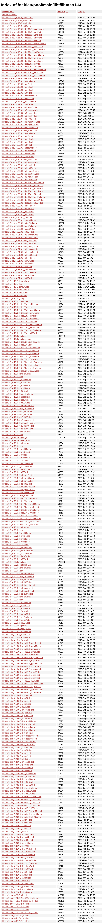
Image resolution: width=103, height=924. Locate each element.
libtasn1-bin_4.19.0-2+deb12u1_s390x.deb (21, 692)
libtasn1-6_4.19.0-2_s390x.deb (16, 403)
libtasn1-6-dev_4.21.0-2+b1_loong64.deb (20, 246)
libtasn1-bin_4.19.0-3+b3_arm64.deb (18, 724)
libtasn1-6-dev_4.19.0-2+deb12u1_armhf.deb (22, 64)
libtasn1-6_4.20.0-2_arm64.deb (16, 536)
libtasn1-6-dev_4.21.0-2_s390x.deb (18, 278)
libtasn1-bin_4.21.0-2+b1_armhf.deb (18, 855)
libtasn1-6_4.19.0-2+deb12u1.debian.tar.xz (21, 342)
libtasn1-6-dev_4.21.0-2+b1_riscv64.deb (20, 252)
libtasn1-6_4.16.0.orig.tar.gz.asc (16, 339)
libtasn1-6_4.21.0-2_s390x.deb (16, 623)
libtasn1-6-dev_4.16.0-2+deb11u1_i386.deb (21, 41)
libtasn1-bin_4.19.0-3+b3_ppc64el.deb (19, 739)
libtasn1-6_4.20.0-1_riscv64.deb (16, 469)
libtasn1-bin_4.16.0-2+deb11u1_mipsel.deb (21, 660)
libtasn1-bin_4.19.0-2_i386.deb (16, 707)
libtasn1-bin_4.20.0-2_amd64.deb (17, 820)
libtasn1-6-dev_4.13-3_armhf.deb (17, 23)
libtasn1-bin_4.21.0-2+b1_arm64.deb (18, 852)
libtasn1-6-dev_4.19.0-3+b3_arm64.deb (20, 110)
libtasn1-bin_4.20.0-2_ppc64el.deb (17, 840)
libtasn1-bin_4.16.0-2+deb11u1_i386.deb (20, 655)
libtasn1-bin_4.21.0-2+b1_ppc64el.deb (19, 863)
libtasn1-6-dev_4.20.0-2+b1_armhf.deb (19, 165)
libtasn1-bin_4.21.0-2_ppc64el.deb (17, 886)
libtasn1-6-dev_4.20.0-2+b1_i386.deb (19, 168)
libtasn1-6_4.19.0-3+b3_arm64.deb (18, 408)
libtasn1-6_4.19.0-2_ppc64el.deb (17, 400)
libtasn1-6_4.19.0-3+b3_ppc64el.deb (18, 423)
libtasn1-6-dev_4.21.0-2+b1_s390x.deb (19, 255)
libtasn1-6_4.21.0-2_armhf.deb (16, 608)
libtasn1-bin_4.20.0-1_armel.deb (16, 753)
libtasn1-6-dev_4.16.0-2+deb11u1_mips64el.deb (24, 44)
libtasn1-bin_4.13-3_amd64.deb (16, 632)
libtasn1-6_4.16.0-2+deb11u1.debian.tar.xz (21, 304)
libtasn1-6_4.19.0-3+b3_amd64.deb (18, 406)
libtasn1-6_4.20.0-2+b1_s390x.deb (17, 495)
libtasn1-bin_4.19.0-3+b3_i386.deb (18, 733)
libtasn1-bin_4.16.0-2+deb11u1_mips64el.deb (22, 658)
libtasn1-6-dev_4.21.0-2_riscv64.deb (18, 275)
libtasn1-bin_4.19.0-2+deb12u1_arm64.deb (21, 672)
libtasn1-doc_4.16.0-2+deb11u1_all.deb (20, 898)
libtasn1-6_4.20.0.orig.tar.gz (14, 562)
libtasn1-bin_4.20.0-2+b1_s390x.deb (18, 794)
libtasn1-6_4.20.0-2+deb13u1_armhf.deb (20, 513)
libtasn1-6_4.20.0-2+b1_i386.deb (17, 484)
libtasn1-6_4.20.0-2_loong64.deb (17, 548)
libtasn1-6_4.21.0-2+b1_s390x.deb (17, 594)
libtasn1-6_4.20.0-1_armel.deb (16, 455)
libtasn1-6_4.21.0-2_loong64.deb (17, 614)
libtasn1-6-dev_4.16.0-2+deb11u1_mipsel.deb (22, 46)
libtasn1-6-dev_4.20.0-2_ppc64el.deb (19, 226)
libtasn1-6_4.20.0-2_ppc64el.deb (17, 553)
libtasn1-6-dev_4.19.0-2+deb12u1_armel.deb (22, 61)
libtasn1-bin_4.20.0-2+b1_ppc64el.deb (19, 788)
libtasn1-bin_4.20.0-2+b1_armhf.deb (18, 779)
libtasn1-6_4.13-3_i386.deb (14, 296)
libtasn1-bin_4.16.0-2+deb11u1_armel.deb (21, 649)
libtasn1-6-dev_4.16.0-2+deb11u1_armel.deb (22, 35)
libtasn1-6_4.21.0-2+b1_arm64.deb (18, 576)
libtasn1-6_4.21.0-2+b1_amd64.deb (18, 574)
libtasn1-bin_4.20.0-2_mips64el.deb (18, 837)
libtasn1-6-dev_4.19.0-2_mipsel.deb (18, 99)
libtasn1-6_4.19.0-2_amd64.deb (16, 379)
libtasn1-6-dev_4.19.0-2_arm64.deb (18, 84)
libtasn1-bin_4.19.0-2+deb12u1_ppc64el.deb (22, 689)
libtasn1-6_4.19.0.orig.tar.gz (14, 437)
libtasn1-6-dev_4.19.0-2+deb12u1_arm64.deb (22, 58)
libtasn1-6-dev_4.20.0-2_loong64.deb (19, 220)
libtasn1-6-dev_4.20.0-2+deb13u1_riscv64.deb (23, 200)
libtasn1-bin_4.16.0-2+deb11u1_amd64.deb (21, 643)
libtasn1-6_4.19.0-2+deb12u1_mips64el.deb (22, 362)
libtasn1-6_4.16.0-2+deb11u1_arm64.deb (20, 313)
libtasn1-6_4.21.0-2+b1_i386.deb (17, 582)
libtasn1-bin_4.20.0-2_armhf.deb (16, 828)
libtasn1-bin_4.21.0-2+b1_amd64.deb (19, 849)
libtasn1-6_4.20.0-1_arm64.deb (16, 452)
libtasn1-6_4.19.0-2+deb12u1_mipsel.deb (21, 365)
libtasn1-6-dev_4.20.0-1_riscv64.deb (18, 154)
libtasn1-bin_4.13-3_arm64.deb (16, 634)
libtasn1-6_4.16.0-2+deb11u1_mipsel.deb (20, 327)
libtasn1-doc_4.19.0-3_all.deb (15, 907)
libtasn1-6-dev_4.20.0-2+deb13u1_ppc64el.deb (23, 197)
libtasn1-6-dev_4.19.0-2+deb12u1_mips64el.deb (24, 70)
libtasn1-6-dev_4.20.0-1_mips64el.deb (19, 148)
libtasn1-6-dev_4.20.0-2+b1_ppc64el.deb (20, 174)
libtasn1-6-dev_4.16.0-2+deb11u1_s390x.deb (22, 52)
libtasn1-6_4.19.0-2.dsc (12, 377)
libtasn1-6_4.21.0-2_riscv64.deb (16, 620)
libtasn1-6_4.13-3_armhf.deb (15, 293)
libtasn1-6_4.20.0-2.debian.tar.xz (16, 527)
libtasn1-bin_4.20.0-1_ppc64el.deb (17, 765)
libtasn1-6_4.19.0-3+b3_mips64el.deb (19, 420)
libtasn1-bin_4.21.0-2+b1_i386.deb (18, 857)
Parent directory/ (9, 15)
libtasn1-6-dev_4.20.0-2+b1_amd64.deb (20, 159)
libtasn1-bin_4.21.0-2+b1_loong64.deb (19, 860)
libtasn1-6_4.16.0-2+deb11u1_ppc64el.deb (21, 330)
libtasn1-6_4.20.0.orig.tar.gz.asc (16, 565)
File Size (61, 11)
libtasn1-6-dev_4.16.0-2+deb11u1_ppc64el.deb (23, 49)
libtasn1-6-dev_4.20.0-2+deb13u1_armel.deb (22, 188)
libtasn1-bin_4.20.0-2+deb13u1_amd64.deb (21, 797)
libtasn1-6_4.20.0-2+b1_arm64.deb (18, 478)
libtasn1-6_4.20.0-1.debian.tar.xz (16, 443)
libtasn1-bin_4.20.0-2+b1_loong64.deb (19, 785)
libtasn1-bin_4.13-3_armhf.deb (16, 637)
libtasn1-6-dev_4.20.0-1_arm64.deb (18, 136)
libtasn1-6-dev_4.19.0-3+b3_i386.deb (19, 119)
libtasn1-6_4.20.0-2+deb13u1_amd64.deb (21, 504)
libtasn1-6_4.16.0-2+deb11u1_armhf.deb (20, 319)
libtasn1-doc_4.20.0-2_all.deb (15, 915)
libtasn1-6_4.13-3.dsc (12, 284)
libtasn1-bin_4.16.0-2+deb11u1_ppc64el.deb (22, 663)
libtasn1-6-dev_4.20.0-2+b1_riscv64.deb (20, 177)
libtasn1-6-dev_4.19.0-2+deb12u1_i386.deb (21, 67)
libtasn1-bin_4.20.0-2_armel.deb (16, 826)
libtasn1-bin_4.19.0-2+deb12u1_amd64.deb (21, 669)
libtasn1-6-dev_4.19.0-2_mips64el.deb (19, 96)
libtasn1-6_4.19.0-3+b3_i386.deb (17, 417)
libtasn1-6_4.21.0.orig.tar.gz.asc (16, 629)
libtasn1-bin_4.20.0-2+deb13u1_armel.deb (21, 802)
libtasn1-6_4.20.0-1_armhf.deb (16, 458)
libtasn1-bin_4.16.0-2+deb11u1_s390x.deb (21, 666)
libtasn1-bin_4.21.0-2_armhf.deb (16, 878)
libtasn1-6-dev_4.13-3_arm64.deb (17, 20)
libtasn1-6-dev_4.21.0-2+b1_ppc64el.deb (20, 249)
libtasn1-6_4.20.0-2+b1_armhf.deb (17, 481)
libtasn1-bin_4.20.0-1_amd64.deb (17, 747)
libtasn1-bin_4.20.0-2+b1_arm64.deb (18, 776)
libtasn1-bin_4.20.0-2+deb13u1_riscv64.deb (22, 814)
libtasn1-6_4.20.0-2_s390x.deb (16, 559)
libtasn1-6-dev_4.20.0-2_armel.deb (18, 211)
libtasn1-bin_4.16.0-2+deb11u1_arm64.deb (21, 646)
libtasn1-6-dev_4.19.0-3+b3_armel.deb (19, 113)
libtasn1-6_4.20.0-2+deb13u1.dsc (17, 501)
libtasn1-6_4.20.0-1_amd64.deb (16, 449)
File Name (7, 11)
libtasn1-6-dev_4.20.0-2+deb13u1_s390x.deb (22, 203)
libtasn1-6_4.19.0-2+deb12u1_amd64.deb (21, 348)
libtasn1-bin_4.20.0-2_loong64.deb (18, 834)
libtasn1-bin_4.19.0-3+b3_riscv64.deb (19, 742)
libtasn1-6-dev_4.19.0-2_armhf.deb (18, 90)
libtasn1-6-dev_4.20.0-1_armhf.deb (18, 142)
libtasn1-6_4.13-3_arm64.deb (15, 290)
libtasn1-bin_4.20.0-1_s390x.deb (17, 771)
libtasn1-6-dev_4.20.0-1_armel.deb (18, 139)
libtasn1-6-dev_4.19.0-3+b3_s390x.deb (19, 130)
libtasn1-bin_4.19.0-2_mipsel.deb (17, 713)
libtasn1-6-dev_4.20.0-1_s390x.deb (18, 157)
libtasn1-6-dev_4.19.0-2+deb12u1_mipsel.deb (22, 72)
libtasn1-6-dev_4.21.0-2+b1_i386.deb (19, 243)
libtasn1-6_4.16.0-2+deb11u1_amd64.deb (21, 310)
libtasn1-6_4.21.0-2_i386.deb (15, 611)
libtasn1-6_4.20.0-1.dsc (12, 446)
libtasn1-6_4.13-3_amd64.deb (15, 287)
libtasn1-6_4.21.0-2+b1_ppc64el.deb (18, 588)
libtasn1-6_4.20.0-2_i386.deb (15, 545)
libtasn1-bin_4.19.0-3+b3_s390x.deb (18, 744)
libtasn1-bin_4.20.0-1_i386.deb (16, 759)
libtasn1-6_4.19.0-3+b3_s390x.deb (17, 429)
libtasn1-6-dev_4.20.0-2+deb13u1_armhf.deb (22, 191)
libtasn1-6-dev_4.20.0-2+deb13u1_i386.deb (21, 194)
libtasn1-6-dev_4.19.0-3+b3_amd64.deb (20, 107)
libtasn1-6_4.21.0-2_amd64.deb (16, 603)
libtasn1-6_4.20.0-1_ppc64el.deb (17, 466)
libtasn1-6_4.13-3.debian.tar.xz (16, 281)
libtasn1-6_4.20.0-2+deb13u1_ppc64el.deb (21, 519)
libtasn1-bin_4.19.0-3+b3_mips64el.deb (20, 736)
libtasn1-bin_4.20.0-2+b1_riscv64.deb (19, 791)
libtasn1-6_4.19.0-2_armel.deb (16, 385)
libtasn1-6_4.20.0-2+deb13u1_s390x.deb (20, 524)
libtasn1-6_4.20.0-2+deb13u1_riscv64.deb (21, 521)
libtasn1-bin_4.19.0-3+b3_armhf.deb (18, 730)
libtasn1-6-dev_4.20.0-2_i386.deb (17, 217)
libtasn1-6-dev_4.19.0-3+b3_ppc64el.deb (20, 125)
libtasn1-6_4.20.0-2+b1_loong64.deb (18, 487)
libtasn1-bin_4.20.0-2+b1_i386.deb (18, 782)
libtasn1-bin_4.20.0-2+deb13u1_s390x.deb (21, 817)
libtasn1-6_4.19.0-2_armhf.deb (16, 388)
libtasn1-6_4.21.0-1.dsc (12, 571)
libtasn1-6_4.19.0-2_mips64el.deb (17, 394)
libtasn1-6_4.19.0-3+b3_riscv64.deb (18, 426)
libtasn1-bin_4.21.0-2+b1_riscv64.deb (19, 866)
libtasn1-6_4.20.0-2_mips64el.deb (17, 550)
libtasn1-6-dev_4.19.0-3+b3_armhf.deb (19, 116)
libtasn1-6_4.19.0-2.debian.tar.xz (16, 374)
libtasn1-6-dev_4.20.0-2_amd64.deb (18, 206)
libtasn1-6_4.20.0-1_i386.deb (15, 461)
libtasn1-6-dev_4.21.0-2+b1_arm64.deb (20, 238)
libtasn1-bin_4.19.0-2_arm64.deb (17, 698)
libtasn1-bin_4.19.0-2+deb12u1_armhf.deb (21, 678)
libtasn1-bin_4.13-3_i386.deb (15, 640)
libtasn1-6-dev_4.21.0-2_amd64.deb (18, 258)
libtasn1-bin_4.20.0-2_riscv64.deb (17, 843)
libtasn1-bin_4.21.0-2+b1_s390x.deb (18, 869)
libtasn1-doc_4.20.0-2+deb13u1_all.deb (20, 913)
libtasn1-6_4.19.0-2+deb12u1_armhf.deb (20, 356)
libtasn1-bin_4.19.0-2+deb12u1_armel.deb (21, 675)
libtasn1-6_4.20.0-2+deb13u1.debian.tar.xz (21, 498)
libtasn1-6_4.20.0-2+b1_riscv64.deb (18, 493)
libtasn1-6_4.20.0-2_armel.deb (16, 539)
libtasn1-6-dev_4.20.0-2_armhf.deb (18, 214)
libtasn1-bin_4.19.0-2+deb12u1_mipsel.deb (21, 687)
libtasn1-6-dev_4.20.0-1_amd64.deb (18, 133)
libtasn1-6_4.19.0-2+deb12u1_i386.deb (20, 359)
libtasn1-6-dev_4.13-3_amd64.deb (17, 17)
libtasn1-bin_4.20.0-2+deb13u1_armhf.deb (21, 805)
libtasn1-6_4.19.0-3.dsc (12, 435)
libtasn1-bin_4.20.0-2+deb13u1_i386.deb (20, 808)
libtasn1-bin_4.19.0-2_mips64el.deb (18, 710)
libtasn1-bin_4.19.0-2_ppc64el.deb (17, 716)
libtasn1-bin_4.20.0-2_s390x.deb (17, 846)
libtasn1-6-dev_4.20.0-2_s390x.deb (18, 232)
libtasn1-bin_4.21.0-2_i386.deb (16, 881)
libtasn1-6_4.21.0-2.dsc (12, 600)
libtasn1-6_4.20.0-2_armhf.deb (16, 542)
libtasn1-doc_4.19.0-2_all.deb (15, 904)
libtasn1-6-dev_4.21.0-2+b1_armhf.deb (19, 240)
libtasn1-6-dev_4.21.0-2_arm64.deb (18, 261)
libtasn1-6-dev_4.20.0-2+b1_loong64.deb (20, 171)
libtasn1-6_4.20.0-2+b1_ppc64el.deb (18, 490)
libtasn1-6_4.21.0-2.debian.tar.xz (16, 597)
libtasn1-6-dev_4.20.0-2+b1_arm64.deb (20, 162)
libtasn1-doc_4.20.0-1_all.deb (15, 910)
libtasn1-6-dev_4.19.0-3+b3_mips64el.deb (21, 122)
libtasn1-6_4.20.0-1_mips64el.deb (17, 464)
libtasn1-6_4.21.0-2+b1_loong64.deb (18, 585)
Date (80, 11)
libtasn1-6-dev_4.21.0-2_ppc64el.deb (19, 272)
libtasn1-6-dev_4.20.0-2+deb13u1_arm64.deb (22, 186)
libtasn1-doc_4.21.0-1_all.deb (15, 918)
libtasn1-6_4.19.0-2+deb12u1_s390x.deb (20, 371)
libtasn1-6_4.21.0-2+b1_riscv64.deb (18, 591)
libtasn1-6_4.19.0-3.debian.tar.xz (16, 432)
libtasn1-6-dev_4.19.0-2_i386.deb (17, 93)
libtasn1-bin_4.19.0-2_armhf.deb (16, 704)
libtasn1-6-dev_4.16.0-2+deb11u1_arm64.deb (22, 32)
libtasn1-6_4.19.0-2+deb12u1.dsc (17, 345)
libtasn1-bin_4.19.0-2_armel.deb (16, 701)
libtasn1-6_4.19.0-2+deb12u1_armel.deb (20, 354)
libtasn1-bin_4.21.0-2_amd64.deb (17, 872)
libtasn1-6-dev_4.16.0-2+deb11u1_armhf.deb (22, 38)
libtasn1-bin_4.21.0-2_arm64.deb (17, 875)
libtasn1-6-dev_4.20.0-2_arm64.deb (18, 209)
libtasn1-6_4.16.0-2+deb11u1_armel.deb (20, 316)
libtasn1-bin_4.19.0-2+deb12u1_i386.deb (20, 681)
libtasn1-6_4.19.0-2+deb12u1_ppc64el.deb (21, 368)
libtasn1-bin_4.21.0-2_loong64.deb (18, 884)
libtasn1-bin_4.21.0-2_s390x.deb (17, 892)
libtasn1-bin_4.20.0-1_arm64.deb (17, 750)
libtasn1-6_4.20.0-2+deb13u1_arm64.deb (20, 507)
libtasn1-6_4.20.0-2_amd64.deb (16, 533)
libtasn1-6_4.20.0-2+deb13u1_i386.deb (20, 516)
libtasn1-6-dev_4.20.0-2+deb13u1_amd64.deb (23, 183)
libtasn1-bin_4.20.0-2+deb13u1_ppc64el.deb (22, 811)
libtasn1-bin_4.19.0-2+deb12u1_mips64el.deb (22, 684)
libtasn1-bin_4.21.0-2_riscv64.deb (17, 889)
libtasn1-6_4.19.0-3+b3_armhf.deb (17, 414)
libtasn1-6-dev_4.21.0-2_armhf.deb (18, 264)
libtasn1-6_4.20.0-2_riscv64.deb (16, 556)
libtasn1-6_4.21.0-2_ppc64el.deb (17, 617)
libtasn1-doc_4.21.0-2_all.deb (15, 921)
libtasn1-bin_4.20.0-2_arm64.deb (17, 823)
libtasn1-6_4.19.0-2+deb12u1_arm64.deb (20, 351)
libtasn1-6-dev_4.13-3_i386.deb (16, 26)
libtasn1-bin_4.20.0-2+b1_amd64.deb (19, 773)
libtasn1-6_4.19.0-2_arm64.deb (16, 382)
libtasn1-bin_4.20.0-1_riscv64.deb (17, 768)
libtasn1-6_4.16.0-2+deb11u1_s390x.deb (20, 333)
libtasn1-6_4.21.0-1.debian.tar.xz (16, 568)
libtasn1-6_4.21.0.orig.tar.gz (14, 626)
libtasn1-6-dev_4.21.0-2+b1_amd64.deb (20, 235)
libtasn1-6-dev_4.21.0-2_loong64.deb (19, 269)
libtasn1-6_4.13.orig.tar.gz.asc (15, 301)
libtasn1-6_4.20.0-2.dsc (12, 530)
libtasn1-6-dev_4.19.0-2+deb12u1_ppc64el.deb (23, 75)
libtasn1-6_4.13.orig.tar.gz (13, 298)
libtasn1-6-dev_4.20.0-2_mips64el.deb (19, 223)
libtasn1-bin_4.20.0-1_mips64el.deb (18, 762)
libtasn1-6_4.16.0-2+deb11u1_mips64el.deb (22, 325)
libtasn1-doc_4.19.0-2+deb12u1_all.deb (20, 901)
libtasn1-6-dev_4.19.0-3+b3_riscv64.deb (20, 128)
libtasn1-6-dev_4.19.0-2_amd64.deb (18, 81)
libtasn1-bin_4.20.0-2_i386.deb (16, 831)
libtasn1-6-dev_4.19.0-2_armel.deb (18, 87)
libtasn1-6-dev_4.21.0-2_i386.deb (17, 267)
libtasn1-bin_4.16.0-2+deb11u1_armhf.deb (21, 652)
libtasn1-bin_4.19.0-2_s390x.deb (17, 718)
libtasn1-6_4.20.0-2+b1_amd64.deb (18, 475)
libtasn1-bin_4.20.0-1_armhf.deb (16, 756)
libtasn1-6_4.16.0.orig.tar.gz (14, 336)
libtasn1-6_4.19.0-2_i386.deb (15, 391)
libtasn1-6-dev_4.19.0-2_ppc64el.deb (19, 101)
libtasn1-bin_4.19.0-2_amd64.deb (17, 695)
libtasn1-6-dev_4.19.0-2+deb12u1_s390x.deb (22, 78)
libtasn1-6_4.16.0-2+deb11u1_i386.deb (19, 322)
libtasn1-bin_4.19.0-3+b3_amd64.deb (19, 721)
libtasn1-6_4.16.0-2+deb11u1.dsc (17, 307)
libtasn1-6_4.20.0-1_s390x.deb (16, 472)
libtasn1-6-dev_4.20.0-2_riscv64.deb (18, 229)
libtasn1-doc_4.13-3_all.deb (14, 895)
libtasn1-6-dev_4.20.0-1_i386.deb (17, 145)
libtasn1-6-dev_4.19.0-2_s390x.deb (18, 104)
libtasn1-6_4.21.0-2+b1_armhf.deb (17, 579)
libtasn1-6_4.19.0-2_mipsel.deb (16, 397)
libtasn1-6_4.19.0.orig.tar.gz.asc (16, 440)
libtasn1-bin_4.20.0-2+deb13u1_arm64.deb (21, 799)
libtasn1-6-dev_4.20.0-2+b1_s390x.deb (19, 180)
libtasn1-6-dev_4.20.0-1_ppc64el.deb (19, 151)
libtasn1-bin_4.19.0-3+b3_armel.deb (18, 727)
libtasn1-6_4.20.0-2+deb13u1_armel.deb (20, 510)
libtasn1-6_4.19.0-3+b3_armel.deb (17, 411)
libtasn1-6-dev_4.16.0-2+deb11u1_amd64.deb (23, 29)
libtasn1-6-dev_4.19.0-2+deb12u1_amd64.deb (23, 55)
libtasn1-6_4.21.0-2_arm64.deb (16, 605)
